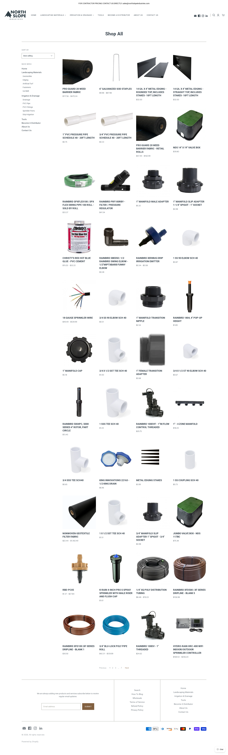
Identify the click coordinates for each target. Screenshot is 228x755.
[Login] (218, 15)
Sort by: (25, 50)
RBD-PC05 (68, 589)
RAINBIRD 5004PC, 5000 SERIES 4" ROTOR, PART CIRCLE (76, 427)
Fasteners (27, 87)
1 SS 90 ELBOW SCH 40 (185, 258)
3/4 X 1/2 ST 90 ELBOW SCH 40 (189, 370)
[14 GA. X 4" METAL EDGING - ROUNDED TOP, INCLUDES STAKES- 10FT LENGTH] (153, 67)
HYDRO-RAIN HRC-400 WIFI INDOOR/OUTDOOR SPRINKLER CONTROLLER (188, 649)
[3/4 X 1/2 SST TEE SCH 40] (116, 349)
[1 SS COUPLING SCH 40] (189, 459)
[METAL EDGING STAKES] (153, 459)
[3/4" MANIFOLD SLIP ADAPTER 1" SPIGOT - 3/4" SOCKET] (153, 512)
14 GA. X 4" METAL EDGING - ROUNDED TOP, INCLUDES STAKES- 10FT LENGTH (151, 92)
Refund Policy (137, 706)
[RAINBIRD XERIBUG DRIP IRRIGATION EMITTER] (153, 237)
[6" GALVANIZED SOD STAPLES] (116, 67)
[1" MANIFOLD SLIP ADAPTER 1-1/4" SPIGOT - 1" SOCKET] (189, 180)
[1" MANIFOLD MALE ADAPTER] (153, 180)
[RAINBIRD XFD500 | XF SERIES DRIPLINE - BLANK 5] (189, 568)
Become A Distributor (119, 15)
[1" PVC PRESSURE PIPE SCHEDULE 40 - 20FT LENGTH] (79, 118)
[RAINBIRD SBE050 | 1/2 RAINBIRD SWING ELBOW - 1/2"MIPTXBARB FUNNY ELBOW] (116, 237)
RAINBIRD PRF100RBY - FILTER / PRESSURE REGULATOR (112, 205)
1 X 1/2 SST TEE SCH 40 (112, 533)
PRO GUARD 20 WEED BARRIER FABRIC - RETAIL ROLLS (150, 148)
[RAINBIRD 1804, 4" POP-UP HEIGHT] (189, 296)
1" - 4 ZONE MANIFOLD (185, 424)
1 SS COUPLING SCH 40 (185, 480)
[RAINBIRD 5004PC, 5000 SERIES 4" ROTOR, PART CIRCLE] (79, 403)
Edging (25, 80)
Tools (101, 15)
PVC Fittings (28, 107)
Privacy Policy (137, 710)
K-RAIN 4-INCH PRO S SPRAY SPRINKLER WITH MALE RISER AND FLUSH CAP (115, 593)
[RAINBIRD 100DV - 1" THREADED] (153, 625)
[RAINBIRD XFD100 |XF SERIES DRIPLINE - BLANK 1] (79, 625)
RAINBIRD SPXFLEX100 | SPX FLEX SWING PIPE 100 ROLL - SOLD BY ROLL (78, 205)
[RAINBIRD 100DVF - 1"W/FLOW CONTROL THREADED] (153, 403)
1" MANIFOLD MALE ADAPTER (152, 201)
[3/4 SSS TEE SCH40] (79, 459)
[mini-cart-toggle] (223, 15)
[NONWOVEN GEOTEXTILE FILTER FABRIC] (79, 512)
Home (33, 15)
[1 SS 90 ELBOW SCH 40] (189, 237)
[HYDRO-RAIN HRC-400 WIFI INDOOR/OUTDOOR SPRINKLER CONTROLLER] (189, 625)
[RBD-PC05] (79, 568)
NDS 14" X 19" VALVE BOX (186, 147)
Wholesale (137, 698)
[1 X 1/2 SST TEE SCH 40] (116, 512)
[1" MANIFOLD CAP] (79, 349)
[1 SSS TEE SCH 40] (116, 403)
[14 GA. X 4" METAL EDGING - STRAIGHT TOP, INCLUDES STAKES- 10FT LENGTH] (189, 67)
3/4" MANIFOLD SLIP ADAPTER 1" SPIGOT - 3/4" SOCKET (150, 536)
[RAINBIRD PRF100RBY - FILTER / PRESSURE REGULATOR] (116, 180)
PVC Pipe (26, 103)
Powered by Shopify (30, 741)
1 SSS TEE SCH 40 (109, 424)
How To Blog (137, 694)
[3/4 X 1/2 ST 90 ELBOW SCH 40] (189, 349)
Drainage (26, 100)
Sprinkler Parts (29, 111)
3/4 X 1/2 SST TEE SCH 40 (113, 370)
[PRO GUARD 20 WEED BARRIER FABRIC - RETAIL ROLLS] (153, 124)
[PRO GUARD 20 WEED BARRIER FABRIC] (79, 67)
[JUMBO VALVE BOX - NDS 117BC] (189, 512)
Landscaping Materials (32, 72)
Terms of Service (137, 702)
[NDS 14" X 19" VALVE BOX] (189, 125)
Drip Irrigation (28, 114)
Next (127, 668)
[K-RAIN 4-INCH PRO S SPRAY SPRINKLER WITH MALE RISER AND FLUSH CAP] (116, 568)
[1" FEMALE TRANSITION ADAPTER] (153, 349)
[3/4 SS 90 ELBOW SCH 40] (116, 296)
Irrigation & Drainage (31, 96)
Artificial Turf (28, 84)
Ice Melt (26, 91)
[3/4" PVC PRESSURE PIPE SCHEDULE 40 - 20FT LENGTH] (116, 118)
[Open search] (214, 15)
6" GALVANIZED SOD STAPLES (115, 88)
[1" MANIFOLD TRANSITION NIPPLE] (153, 296)
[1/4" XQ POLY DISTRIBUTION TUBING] (153, 568)
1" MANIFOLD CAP (72, 370)
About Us (138, 15)
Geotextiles (27, 76)
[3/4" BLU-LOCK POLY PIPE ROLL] (116, 625)
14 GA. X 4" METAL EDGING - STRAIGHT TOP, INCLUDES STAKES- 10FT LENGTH (188, 92)
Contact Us (152, 15)
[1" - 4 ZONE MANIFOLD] (189, 403)
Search (137, 690)
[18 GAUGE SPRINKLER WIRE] (79, 296)
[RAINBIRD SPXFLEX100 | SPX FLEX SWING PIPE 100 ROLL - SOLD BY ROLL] (79, 180)
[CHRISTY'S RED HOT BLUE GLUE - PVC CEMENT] (79, 237)
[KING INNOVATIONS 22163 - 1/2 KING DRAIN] (116, 459)
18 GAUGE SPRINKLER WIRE (78, 317)
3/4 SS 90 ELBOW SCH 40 (112, 317)
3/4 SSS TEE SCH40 (73, 480)
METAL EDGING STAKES (149, 480)
